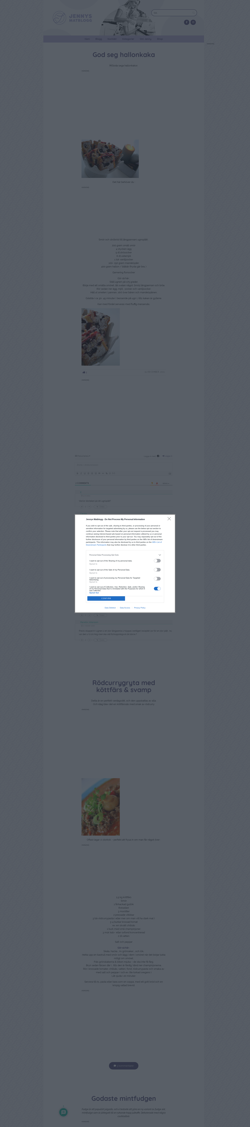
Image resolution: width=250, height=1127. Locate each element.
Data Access (125, 608)
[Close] (170, 519)
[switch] (157, 560)
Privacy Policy (139, 608)
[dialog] (125, 563)
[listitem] (125, 555)
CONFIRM (106, 598)
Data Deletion (110, 608)
